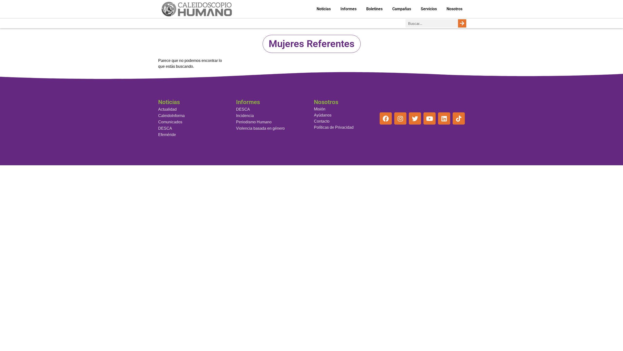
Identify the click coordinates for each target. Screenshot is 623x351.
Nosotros (454, 9)
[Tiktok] (459, 118)
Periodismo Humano (254, 122)
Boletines (374, 9)
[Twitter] (415, 118)
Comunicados (170, 122)
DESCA (165, 128)
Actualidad (167, 109)
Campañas (401, 9)
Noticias (324, 9)
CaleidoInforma (171, 116)
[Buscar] (462, 23)
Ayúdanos (322, 115)
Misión (319, 109)
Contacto (322, 121)
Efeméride (167, 135)
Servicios (429, 9)
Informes (348, 9)
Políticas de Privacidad (334, 127)
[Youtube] (429, 118)
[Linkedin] (444, 118)
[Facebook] (386, 118)
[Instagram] (400, 118)
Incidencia (245, 116)
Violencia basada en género (260, 128)
